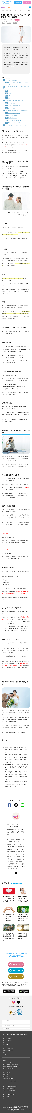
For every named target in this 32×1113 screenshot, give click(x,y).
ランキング (5, 1023)
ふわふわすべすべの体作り (13, 120)
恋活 (29, 10)
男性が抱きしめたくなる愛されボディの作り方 (15, 110)
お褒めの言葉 (5, 1076)
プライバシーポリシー (7, 1062)
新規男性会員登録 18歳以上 (8, 1050)
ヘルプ (4, 1054)
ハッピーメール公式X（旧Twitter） (10, 1086)
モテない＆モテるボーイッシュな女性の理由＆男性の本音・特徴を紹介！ (23, 936)
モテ (4, 22)
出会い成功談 (5, 1074)
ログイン (16, 976)
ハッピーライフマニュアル (8, 1025)
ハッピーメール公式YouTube (9, 1090)
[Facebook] (9, 805)
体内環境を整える (11, 118)
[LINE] (22, 805)
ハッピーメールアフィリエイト (9, 1094)
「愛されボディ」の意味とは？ (12, 80)
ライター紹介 (5, 1028)
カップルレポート (6, 1072)
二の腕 (8, 93)
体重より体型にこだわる (12, 123)
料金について (5, 1042)
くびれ (8, 91)
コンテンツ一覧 (6, 1096)
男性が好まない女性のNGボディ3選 (13, 100)
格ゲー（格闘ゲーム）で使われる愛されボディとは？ (17, 83)
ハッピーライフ (22, 10)
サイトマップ (5, 1098)
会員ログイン (5, 1052)
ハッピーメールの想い (7, 1040)
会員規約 (4, 1060)
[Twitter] (16, 805)
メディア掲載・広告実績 (8, 1078)
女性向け (9, 22)
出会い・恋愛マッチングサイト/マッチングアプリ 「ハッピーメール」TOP (16, 1035)
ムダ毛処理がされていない (13, 105)
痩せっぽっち (10, 103)
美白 (7, 98)
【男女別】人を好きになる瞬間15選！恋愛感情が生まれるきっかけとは (23, 917)
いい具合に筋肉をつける (12, 113)
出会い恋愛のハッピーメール (9, 10)
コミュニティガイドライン (8, 1068)
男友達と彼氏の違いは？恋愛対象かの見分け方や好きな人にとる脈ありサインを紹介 (8, 937)
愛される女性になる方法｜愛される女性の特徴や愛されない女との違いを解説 (23, 899)
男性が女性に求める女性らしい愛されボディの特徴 (16, 87)
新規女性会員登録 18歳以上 (8, 1048)
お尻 (7, 96)
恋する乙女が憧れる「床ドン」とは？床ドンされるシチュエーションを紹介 (8, 917)
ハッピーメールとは (7, 1038)
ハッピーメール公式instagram (9, 1088)
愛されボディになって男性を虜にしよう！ (14, 125)
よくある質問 (5, 1044)
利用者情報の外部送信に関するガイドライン (12, 1066)
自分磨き (15, 22)
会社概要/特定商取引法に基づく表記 (10, 1064)
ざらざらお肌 (10, 108)
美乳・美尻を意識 (11, 115)
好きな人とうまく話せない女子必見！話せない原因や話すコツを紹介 (8, 899)
